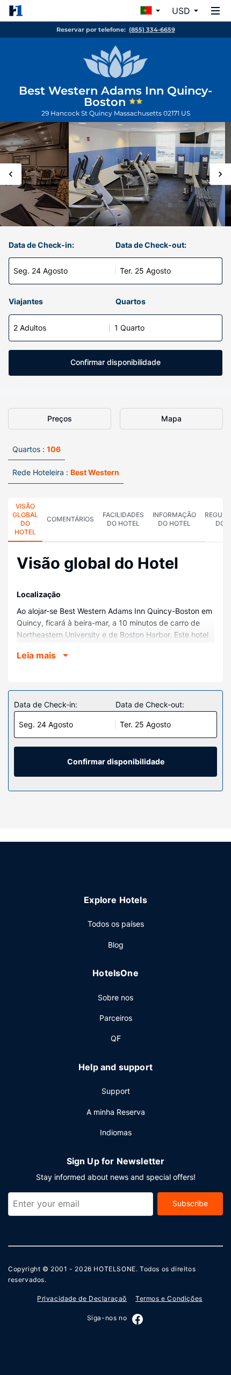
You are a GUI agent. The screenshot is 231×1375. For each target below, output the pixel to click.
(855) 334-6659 (152, 29)
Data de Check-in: (41, 244)
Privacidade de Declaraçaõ (82, 1298)
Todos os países (116, 923)
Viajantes (26, 301)
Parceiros (115, 1017)
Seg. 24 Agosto (40, 270)
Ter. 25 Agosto (145, 270)
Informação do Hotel (174, 519)
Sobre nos (115, 997)
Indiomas (116, 1132)
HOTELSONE (114, 1269)
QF (116, 1038)
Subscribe (190, 1203)
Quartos (131, 301)
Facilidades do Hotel (123, 519)
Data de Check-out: (151, 244)
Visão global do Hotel (25, 519)
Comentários (70, 519)
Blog (116, 944)
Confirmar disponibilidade (115, 362)
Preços (59, 418)
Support (116, 1090)
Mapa (171, 418)
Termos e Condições (169, 1298)
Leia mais (36, 655)
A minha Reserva (115, 1111)
